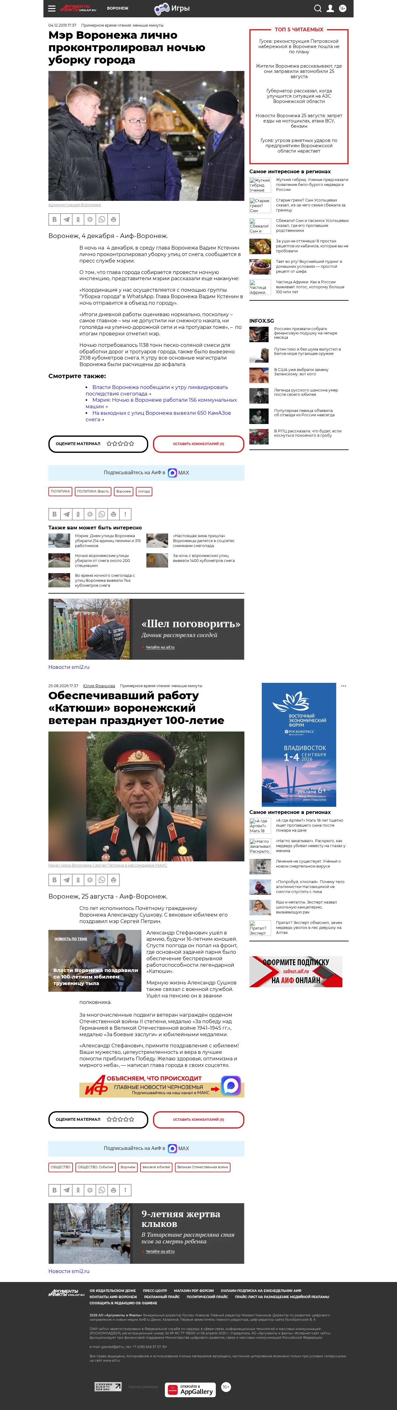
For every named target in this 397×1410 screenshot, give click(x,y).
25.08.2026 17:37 (63, 685)
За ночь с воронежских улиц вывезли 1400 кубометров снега (204, 558)
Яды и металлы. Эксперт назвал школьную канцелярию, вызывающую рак (306, 907)
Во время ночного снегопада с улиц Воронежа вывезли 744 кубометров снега (105, 580)
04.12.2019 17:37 (62, 25)
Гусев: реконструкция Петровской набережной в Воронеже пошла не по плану (299, 47)
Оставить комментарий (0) (198, 444)
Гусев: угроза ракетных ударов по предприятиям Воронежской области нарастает (299, 146)
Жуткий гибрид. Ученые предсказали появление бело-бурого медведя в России (312, 184)
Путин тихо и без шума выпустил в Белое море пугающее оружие (307, 351)
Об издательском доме (113, 1291)
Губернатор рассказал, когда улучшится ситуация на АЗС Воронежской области (299, 96)
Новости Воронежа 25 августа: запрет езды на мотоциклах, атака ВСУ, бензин (299, 121)
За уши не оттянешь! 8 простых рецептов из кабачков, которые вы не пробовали (312, 246)
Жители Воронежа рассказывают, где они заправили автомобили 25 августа (299, 71)
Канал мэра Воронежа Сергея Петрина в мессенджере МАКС (107, 865)
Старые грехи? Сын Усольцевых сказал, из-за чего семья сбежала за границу (311, 205)
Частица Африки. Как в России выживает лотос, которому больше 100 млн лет (310, 287)
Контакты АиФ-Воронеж (113, 1297)
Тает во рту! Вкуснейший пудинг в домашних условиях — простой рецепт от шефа (309, 266)
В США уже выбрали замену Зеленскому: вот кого (301, 372)
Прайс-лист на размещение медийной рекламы (282, 1297)
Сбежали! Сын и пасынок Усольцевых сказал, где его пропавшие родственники (312, 225)
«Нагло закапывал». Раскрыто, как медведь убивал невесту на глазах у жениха (311, 845)
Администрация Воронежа (74, 204)
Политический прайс (207, 1297)
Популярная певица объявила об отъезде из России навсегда (304, 413)
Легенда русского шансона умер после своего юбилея (306, 392)
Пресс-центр (155, 1291)
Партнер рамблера (143, 1387)
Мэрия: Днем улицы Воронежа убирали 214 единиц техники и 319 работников (108, 540)
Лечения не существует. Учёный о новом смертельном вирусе (308, 864)
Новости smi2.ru (69, 667)
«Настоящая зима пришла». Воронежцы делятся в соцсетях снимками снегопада (203, 540)
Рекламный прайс (162, 1297)
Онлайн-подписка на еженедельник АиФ (261, 1291)
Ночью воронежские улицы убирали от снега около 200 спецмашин (102, 560)
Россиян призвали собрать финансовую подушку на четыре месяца (305, 333)
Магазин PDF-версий (194, 1291)
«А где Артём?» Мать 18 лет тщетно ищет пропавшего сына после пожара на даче (309, 825)
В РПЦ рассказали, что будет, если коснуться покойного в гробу (307, 433)
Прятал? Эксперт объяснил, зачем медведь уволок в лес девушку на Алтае (309, 927)
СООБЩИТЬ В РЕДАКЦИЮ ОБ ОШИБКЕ (123, 1303)
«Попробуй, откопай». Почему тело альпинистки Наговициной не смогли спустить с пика (310, 886)
